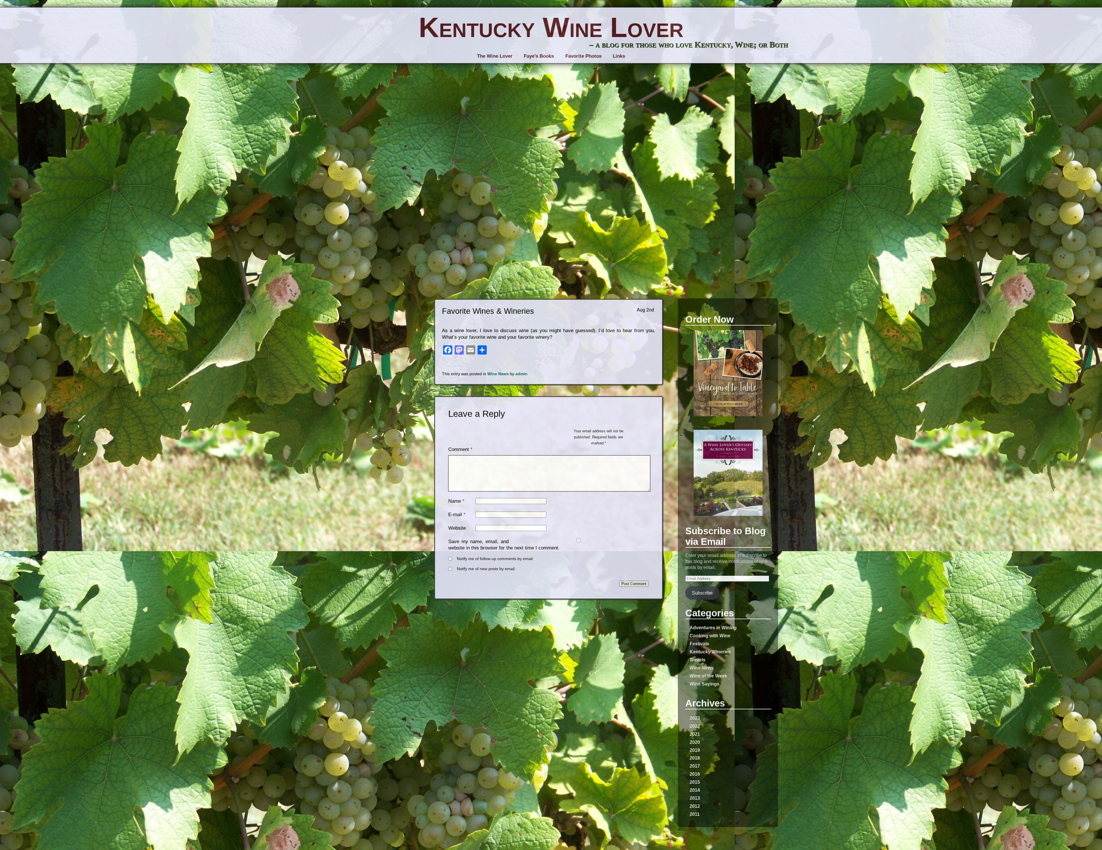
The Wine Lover (495, 56)
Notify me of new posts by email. (486, 569)
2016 (695, 774)
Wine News (702, 667)
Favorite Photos (583, 56)
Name (454, 501)
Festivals (699, 643)
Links (619, 56)
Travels (697, 659)
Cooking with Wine (710, 635)
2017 (695, 765)
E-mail (455, 514)
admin (521, 374)
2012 (695, 806)
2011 (695, 814)
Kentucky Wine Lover (551, 27)
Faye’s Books (539, 56)
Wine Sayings (704, 683)
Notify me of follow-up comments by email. (495, 559)
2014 (695, 790)
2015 (695, 782)
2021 (695, 734)
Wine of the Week (708, 675)
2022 (695, 726)
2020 (695, 742)
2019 (695, 750)
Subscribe (702, 592)
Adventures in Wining (713, 627)
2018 (695, 757)
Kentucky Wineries (710, 651)
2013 (695, 798)
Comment (460, 449)
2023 (695, 718)
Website (457, 528)
